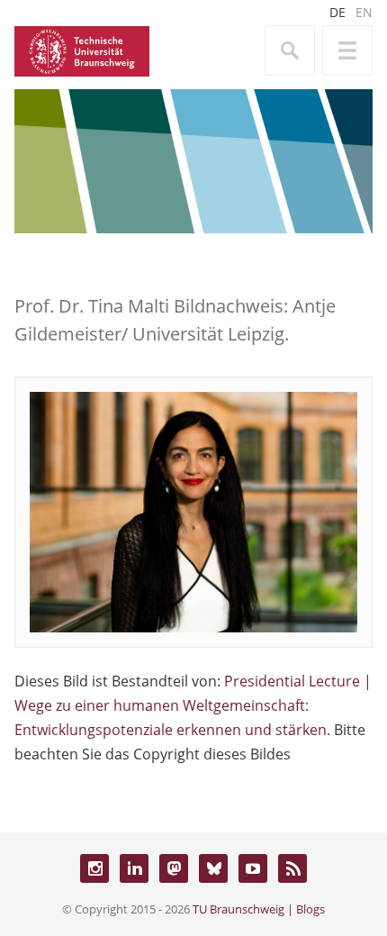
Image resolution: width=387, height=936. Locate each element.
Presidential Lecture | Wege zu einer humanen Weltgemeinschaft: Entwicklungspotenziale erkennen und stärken (193, 705)
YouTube (252, 868)
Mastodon (173, 868)
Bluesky (213, 868)
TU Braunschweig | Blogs (259, 909)
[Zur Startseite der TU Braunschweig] (81, 49)
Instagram (94, 868)
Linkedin (134, 868)
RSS (292, 868)
